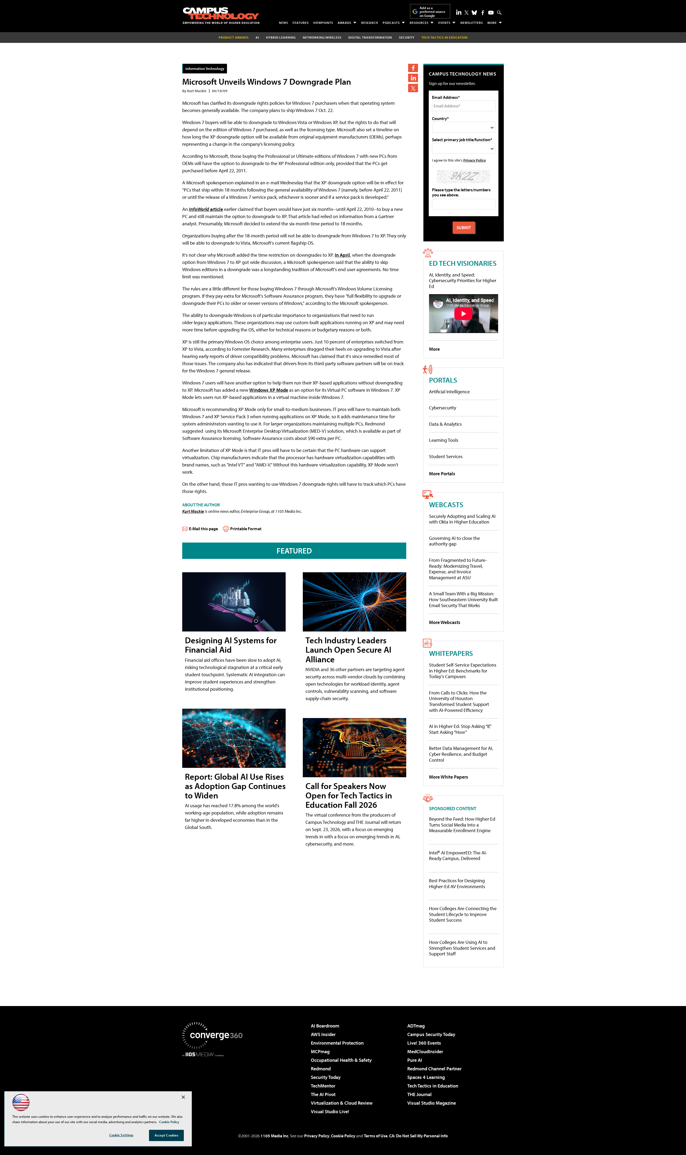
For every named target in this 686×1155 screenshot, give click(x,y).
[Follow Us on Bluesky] (474, 12)
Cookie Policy (343, 1135)
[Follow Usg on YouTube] (491, 12)
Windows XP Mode (268, 390)
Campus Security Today (431, 1034)
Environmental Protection (337, 1043)
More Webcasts (444, 622)
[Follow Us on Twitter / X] (466, 12)
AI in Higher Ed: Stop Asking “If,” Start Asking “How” (460, 729)
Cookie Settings (121, 1135)
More (492, 23)
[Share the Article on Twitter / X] (413, 88)
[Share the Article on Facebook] (413, 68)
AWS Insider (323, 1034)
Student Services (446, 456)
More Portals (442, 473)
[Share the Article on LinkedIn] (413, 77)
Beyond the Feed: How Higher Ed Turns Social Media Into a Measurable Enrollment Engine (462, 824)
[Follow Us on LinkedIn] (458, 12)
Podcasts (391, 23)
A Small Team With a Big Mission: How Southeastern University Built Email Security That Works (463, 599)
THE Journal (419, 1094)
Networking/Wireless (322, 37)
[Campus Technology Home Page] (221, 15)
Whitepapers (451, 653)
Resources (419, 23)
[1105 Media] (214, 1084)
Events (444, 23)
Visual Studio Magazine (431, 1103)
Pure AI (414, 1060)
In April (342, 255)
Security (407, 37)
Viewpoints (323, 23)
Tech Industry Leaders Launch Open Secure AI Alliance (348, 649)
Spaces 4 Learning (426, 1077)
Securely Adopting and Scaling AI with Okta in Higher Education (462, 519)
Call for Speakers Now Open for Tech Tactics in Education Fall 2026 (348, 795)
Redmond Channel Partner (434, 1069)
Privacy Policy (474, 160)
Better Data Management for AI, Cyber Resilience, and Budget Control (461, 754)
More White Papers (448, 777)
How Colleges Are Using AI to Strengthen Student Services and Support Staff (462, 948)
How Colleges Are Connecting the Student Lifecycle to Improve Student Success (463, 914)
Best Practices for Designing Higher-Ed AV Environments (457, 883)
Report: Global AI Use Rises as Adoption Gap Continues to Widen (235, 786)
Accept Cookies (166, 1135)
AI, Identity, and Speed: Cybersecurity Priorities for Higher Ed (462, 280)
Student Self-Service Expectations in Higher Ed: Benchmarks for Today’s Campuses (462, 670)
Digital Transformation (370, 37)
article (206, 209)
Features (301, 23)
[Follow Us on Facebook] (482, 12)
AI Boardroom (325, 1026)
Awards (344, 23)
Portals (443, 379)
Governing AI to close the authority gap (454, 541)
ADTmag (416, 1026)
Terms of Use (375, 1135)
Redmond (321, 1069)
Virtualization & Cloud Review (341, 1103)
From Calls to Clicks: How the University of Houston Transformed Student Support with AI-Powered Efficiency (459, 701)
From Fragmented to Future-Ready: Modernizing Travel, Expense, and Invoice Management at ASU (458, 569)
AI (257, 37)
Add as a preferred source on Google (432, 11)
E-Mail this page (203, 528)
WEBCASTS (446, 504)
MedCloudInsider (425, 1051)
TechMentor (323, 1086)
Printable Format (246, 528)
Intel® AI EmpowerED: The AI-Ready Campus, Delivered (458, 855)
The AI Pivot (323, 1094)
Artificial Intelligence (449, 391)
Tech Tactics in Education (432, 1086)
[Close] (183, 1097)
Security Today (326, 1077)
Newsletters (471, 23)
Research (369, 23)
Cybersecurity (442, 408)
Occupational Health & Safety (341, 1060)
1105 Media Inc (274, 1135)
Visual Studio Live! (330, 1111)
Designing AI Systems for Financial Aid (231, 645)
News (283, 23)
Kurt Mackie (193, 511)
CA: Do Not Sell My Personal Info (418, 1135)
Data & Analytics (445, 424)
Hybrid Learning (281, 37)
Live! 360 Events (424, 1043)
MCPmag (320, 1051)
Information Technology (204, 68)
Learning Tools (443, 440)
